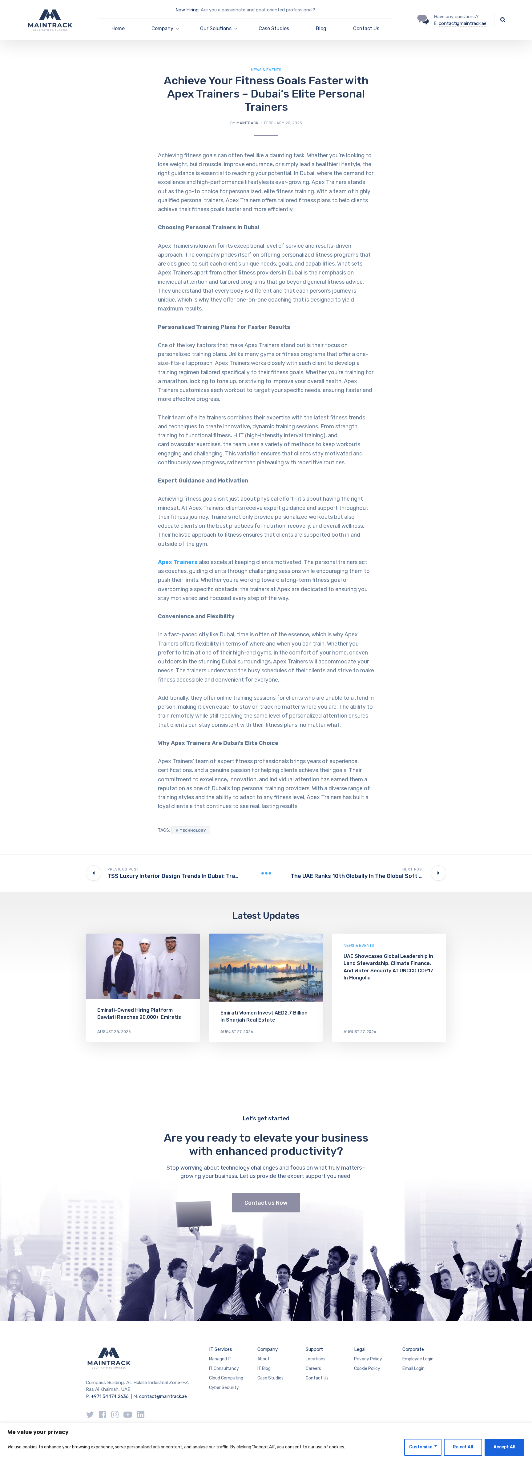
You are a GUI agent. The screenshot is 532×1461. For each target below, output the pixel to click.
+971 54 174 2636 (110, 1396)
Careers (313, 1368)
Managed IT (220, 1359)
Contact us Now (266, 1202)
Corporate (413, 1349)
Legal (359, 1349)
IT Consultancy (224, 1368)
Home (118, 28)
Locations (315, 1359)
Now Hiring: (187, 10)
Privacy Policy (368, 1359)
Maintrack (247, 123)
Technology (193, 830)
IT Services (220, 1349)
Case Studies (274, 28)
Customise (420, 1447)
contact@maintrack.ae (462, 23)
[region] (266, 1442)
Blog (321, 28)
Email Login (413, 1368)
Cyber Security (224, 1387)
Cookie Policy (367, 1368)
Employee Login (417, 1359)
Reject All (463, 1447)
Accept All (504, 1447)
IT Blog (264, 1368)
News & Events (266, 69)
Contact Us (366, 28)
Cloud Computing (226, 1378)
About (263, 1359)
